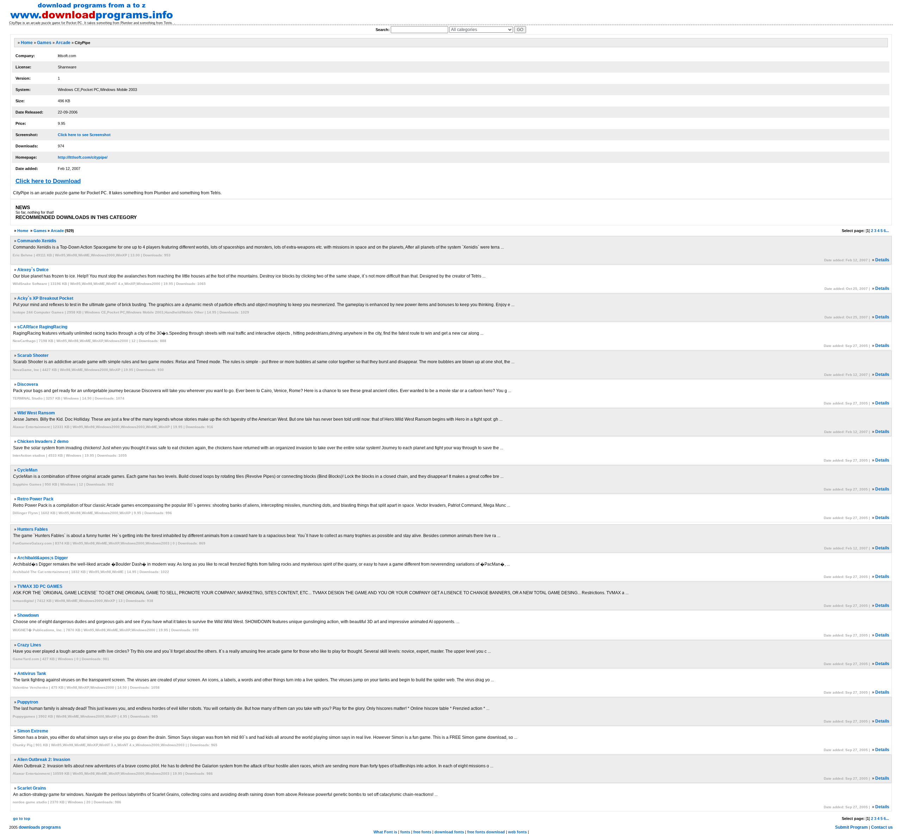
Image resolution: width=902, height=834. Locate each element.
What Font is (385, 832)
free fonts (422, 832)
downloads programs (40, 827)
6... (886, 231)
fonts (405, 832)
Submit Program (851, 827)
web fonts (517, 832)
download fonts (449, 832)
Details (882, 260)
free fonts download (486, 832)
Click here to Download (48, 181)
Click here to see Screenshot (84, 135)
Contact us (882, 827)
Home (27, 43)
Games (44, 43)
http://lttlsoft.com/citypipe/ (82, 157)
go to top (21, 818)
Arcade (63, 43)
